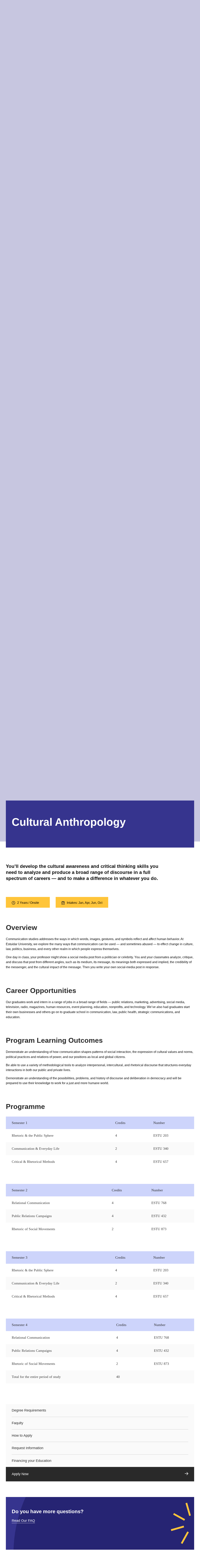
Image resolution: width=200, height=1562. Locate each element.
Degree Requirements (29, 1410)
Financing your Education (31, 1461)
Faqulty (17, 1423)
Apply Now (20, 1474)
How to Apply (22, 1435)
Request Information (27, 1448)
